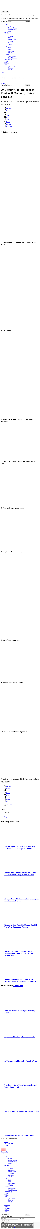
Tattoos (10, 44)
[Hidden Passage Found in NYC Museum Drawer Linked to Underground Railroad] (21, 967)
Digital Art (11, 38)
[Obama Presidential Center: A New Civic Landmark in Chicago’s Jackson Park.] (21, 860)
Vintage (6, 54)
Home (6, 24)
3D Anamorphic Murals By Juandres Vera (20, 1061)
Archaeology (12, 56)
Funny (10, 69)
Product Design (12, 29)
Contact (6, 1145)
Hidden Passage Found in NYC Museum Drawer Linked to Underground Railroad (20, 980)
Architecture (8, 26)
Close (2, 1153)
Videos (6, 63)
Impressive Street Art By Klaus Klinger (19, 1135)
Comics (10, 36)
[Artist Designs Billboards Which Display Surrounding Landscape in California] (21, 834)
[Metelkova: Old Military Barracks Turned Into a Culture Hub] (21, 1072)
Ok (14, 1227)
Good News (11, 66)
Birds (9, 48)
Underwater (11, 51)
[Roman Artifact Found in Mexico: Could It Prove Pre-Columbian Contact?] (21, 912)
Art (5, 34)
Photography (8, 59)
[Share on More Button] (5, 113)
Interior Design (12, 28)
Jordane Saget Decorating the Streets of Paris (21, 1111)
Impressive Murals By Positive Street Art (19, 1037)
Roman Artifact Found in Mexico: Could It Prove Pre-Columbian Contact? (20, 926)
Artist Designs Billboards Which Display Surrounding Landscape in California (19, 848)
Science (10, 68)
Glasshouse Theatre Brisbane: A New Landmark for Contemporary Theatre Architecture (19, 953)
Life (5, 64)
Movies (6, 33)
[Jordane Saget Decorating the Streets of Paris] (21, 1099)
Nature (6, 61)
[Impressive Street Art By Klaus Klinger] (21, 1123)
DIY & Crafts (12, 39)
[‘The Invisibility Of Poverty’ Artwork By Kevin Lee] (21, 998)
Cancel (7, 1222)
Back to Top (4, 1152)
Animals (6, 46)
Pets (9, 49)
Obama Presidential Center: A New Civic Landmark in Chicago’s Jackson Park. (20, 874)
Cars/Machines (12, 58)
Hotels (10, 31)
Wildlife (10, 53)
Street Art (11, 43)
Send (2, 1222)
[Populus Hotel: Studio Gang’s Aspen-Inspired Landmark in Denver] (21, 886)
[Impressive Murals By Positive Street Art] (21, 1024)
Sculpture (11, 41)
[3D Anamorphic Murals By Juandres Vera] (21, 1048)
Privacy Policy (8, 1143)
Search (28, 21)
